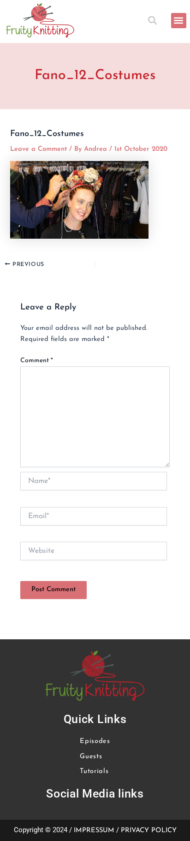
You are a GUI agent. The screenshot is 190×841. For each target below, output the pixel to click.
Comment (36, 360)
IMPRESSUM (94, 830)
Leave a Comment (38, 149)
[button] (154, 20)
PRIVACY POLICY (149, 830)
